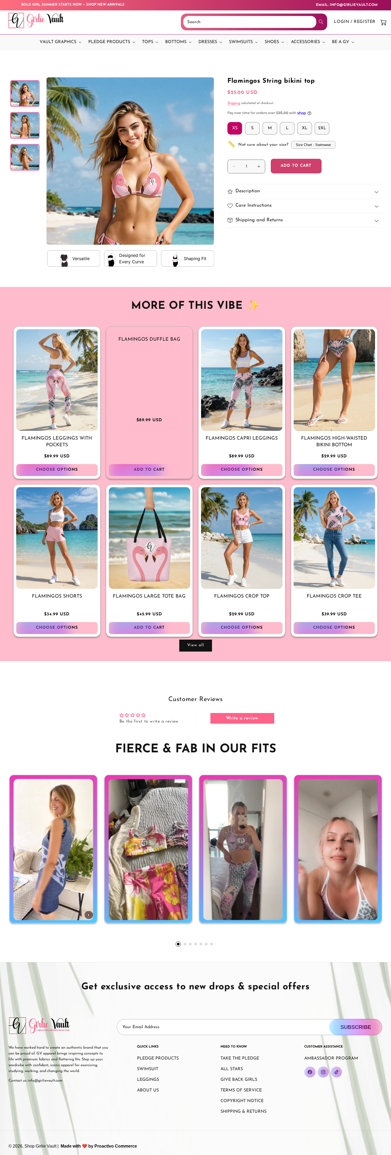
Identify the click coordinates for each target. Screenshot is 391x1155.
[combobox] (249, 22)
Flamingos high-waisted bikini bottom (334, 442)
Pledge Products (158, 1058)
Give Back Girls (239, 1080)
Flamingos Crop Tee (334, 596)
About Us (148, 1090)
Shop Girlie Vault (40, 1146)
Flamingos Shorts (57, 596)
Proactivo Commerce (115, 1146)
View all (195, 645)
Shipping (233, 103)
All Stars (232, 1069)
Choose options (57, 470)
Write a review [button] (242, 718)
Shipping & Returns (244, 1112)
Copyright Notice (242, 1101)
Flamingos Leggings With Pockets (57, 442)
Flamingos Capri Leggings (242, 438)
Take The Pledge (240, 1058)
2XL (322, 128)
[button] (59, 42)
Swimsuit (147, 1069)
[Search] (321, 22)
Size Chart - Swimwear (313, 145)
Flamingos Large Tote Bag (149, 596)
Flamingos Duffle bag (149, 339)
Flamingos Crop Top (241, 596)
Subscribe (355, 1027)
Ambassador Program (331, 1058)
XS (235, 128)
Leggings (148, 1080)
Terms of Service (241, 1090)
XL (304, 128)
